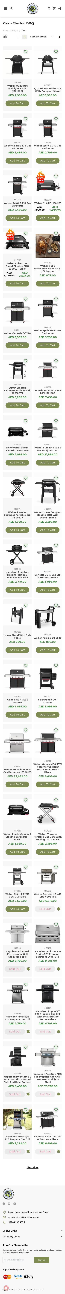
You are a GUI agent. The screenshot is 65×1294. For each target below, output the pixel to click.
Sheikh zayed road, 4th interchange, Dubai (28, 1212)
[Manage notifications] (6, 1287)
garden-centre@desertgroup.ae (23, 1217)
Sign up (41, 1260)
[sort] (59, 37)
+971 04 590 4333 (16, 1222)
